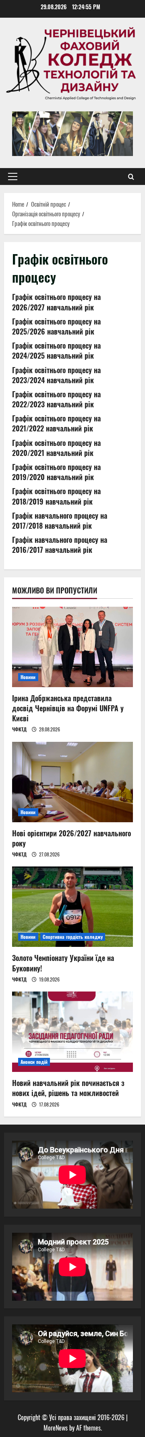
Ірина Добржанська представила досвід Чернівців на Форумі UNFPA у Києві (68, 708)
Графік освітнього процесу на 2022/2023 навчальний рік (56, 399)
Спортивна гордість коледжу (73, 936)
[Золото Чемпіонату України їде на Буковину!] (72, 906)
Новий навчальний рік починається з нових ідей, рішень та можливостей (68, 1088)
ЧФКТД (19, 729)
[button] (12, 176)
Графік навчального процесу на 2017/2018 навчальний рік (59, 520)
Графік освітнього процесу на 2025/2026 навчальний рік (56, 326)
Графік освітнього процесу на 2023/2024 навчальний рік (56, 375)
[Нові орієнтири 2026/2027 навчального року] (72, 782)
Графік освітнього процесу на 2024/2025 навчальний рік (56, 350)
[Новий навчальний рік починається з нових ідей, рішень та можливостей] (72, 1032)
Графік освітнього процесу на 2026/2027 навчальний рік (56, 302)
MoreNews (56, 1428)
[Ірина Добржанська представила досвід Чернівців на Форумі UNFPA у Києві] (72, 647)
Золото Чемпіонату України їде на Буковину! (63, 963)
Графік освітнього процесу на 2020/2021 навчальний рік (56, 447)
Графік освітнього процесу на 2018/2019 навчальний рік (56, 496)
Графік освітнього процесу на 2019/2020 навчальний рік (56, 472)
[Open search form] (131, 176)
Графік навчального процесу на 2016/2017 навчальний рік (59, 544)
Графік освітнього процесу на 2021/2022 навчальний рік (56, 423)
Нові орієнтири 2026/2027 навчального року (71, 838)
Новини (28, 676)
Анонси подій (34, 1061)
